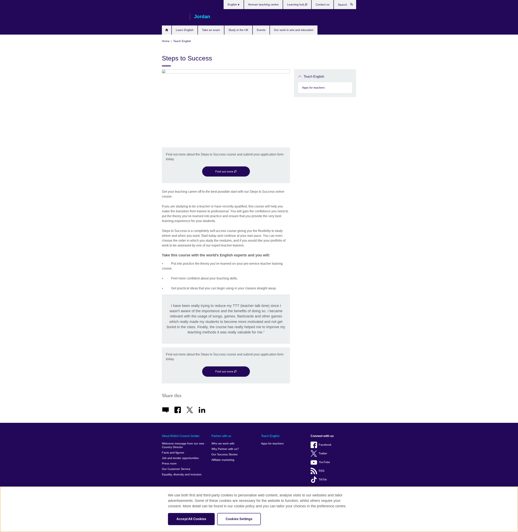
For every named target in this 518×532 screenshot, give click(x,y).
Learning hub (296, 4)
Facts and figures (173, 452)
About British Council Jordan (180, 436)
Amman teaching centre (263, 4)
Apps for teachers (313, 87)
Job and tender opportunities (180, 458)
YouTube (324, 462)
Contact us (322, 4)
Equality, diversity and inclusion (182, 474)
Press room (169, 463)
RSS (321, 470)
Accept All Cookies (191, 519)
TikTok (323, 479)
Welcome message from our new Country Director (183, 445)
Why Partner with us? (225, 449)
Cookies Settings (239, 519)
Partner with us (221, 436)
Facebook (325, 444)
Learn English (184, 30)
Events (261, 30)
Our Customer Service (176, 469)
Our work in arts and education (293, 30)
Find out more (224, 171)
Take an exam (211, 30)
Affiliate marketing (222, 459)
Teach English (314, 76)
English (233, 4)
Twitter (323, 453)
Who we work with (223, 443)
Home (166, 30)
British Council (174, 16)
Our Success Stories (224, 454)
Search (353, 5)
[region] (259, 509)
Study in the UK (238, 30)
